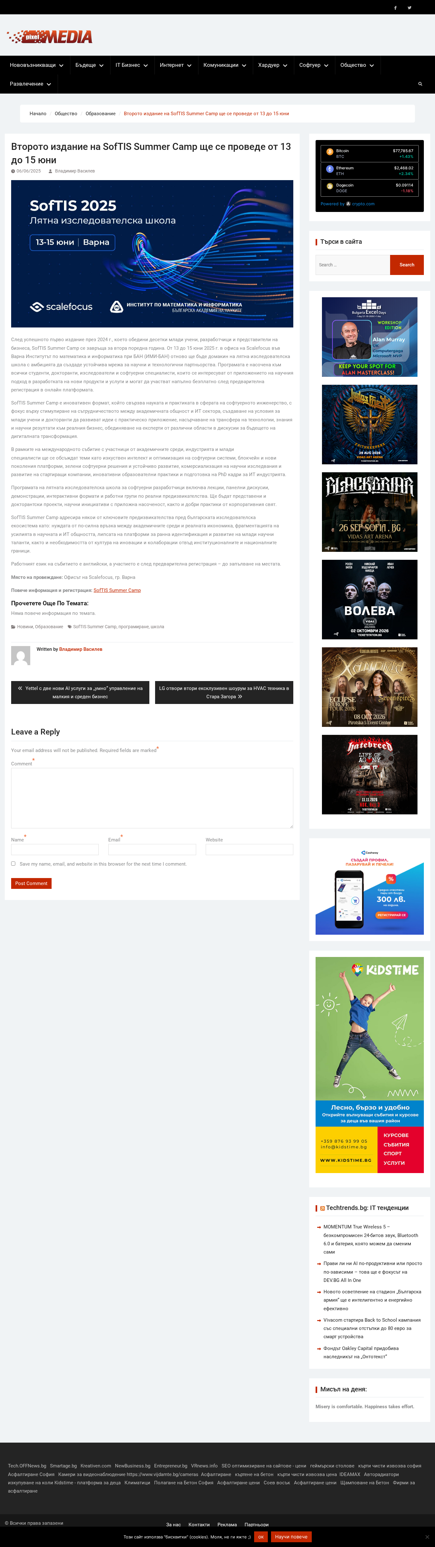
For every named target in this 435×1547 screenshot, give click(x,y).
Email (114, 840)
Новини (25, 626)
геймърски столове (332, 1466)
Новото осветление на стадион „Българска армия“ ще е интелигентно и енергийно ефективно (372, 1300)
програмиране (133, 626)
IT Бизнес (128, 65)
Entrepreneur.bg (170, 1466)
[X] (409, 8)
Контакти (199, 1525)
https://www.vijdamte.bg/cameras (162, 1474)
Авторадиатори (381, 1474)
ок (261, 1537)
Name (17, 840)
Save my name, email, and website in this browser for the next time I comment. (103, 864)
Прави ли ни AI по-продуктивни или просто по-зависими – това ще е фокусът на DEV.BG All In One (373, 1272)
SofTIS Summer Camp (95, 626)
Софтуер (310, 65)
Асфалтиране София (31, 1474)
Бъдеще (85, 65)
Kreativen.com (96, 1466)
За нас (173, 1525)
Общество (353, 65)
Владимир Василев (75, 170)
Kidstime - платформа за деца (87, 1483)
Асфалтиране (216, 1474)
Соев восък (277, 1483)
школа (157, 626)
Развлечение (26, 84)
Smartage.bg (63, 1466)
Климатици (137, 1483)
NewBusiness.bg (132, 1466)
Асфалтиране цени (238, 1483)
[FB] (395, 8)
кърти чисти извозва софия (389, 1466)
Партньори (257, 1525)
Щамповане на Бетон (364, 1483)
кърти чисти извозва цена (307, 1474)
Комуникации (221, 65)
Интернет (172, 65)
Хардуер (269, 65)
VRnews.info (204, 1466)
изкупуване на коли (30, 1483)
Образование (49, 626)
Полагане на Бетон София (183, 1483)
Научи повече (291, 1537)
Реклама (227, 1525)
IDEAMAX (349, 1474)
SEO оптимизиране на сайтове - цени (264, 1466)
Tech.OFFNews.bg (27, 1466)
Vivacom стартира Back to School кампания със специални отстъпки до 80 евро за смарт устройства (372, 1328)
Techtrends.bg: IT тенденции (367, 1208)
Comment (21, 764)
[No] (427, 1537)
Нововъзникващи (33, 65)
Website (214, 840)
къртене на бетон (254, 1474)
